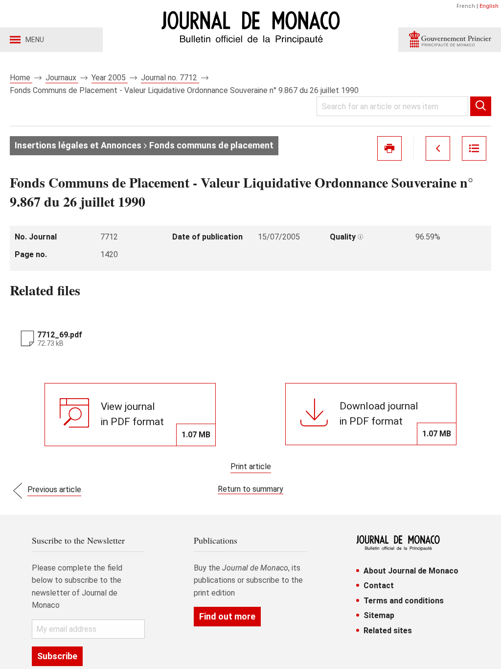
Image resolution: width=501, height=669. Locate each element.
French (465, 6)
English (489, 6)
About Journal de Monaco (411, 570)
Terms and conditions (404, 600)
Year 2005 (109, 77)
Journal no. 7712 (170, 77)
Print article (250, 466)
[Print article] (389, 148)
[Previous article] (438, 148)
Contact (379, 585)
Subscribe (57, 656)
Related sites (388, 630)
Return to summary (250, 489)
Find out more (227, 616)
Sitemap (379, 615)
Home (21, 77)
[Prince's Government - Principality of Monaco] (449, 39)
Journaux (62, 77)
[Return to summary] (474, 148)
